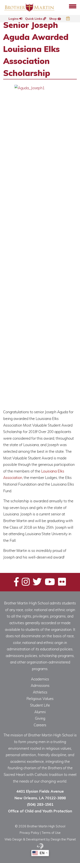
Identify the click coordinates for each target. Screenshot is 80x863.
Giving (40, 718)
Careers (40, 725)
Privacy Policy (29, 833)
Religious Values (40, 698)
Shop (53, 19)
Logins (14, 19)
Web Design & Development (24, 839)
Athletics (40, 692)
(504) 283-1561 (40, 804)
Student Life (40, 705)
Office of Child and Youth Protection (40, 811)
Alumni (40, 712)
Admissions (40, 685)
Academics (40, 679)
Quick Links (34, 19)
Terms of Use (51, 833)
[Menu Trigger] (73, 6)
